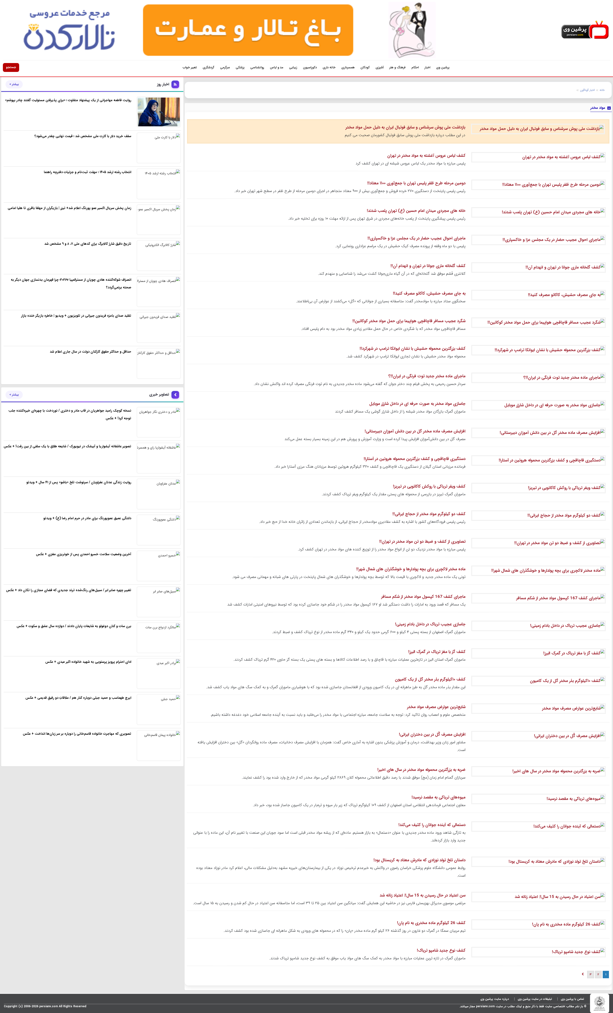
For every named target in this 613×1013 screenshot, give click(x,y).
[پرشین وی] (585, 30)
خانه (602, 90)
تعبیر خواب (190, 67)
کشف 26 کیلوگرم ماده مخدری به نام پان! (431, 923)
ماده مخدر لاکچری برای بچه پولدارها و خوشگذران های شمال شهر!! (410, 569)
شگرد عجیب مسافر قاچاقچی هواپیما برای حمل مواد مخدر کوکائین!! (408, 321)
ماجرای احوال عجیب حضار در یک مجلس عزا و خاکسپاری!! (416, 238)
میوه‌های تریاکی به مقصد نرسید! (438, 797)
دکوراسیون (310, 67)
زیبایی (293, 67)
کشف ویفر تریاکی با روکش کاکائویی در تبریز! (429, 486)
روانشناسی (257, 67)
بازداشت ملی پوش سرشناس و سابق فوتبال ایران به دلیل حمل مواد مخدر (405, 127)
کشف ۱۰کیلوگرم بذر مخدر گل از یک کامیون (430, 679)
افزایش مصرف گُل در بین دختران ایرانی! (432, 734)
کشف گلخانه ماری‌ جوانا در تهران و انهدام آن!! (428, 266)
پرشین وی (442, 67)
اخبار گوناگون (587, 90)
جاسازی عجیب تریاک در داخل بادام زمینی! (430, 624)
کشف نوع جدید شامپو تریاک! (441, 950)
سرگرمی (225, 67)
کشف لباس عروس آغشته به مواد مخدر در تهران (426, 155)
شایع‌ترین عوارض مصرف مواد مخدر (436, 707)
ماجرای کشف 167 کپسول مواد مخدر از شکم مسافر (423, 597)
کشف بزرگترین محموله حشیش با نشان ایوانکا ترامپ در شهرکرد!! (412, 348)
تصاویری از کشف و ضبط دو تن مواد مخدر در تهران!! (422, 541)
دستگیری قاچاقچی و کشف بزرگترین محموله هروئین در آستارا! (414, 459)
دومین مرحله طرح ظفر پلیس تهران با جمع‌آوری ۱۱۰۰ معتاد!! (416, 183)
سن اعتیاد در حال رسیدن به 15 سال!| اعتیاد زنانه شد (422, 895)
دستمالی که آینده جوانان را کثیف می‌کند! (431, 825)
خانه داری (329, 67)
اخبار (427, 67)
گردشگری (208, 67)
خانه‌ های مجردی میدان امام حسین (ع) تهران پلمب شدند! (416, 211)
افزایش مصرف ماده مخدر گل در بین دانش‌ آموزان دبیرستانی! (415, 431)
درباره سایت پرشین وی (494, 999)
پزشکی (240, 67)
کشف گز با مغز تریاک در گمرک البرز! (436, 652)
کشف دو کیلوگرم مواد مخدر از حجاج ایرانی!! (428, 514)
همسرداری (348, 67)
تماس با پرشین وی (572, 999)
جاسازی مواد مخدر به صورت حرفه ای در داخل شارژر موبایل (417, 404)
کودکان (365, 67)
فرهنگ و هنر (397, 67)
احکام (415, 67)
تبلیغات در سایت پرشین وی (535, 999)
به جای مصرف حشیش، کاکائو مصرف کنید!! (429, 293)
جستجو (11, 67)
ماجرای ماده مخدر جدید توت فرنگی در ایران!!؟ (426, 376)
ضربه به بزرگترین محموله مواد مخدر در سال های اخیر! (421, 770)
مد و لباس (276, 67)
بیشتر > (14, 84)
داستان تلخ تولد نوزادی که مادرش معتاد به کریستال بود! (419, 860)
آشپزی (379, 67)
